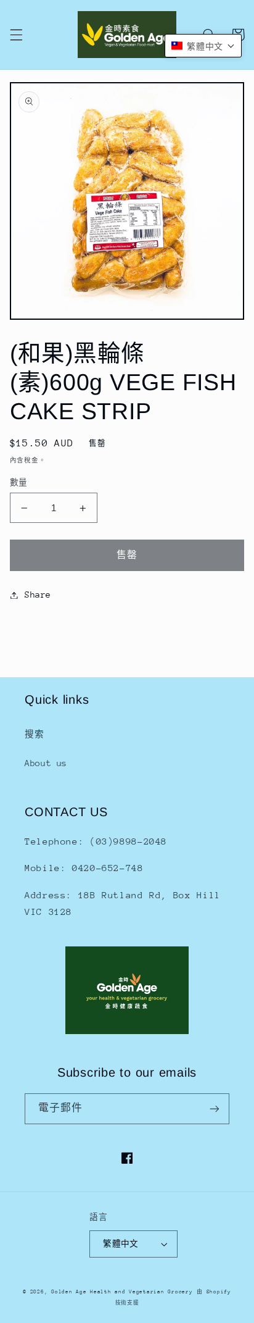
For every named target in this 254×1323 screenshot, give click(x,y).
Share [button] (38, 594)
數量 (19, 482)
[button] (16, 34)
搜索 (34, 734)
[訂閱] (214, 1108)
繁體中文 (121, 1243)
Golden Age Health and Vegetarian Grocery (121, 1291)
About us (46, 763)
